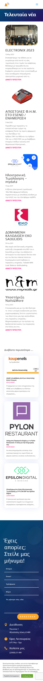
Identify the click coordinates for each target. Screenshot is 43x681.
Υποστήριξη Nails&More (14, 298)
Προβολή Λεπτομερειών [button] (11, 676)
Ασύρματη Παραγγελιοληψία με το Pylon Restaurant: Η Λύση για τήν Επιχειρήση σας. (20, 443)
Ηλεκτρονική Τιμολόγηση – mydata (16, 178)
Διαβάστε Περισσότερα (13, 79)
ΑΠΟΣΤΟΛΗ (28, 617)
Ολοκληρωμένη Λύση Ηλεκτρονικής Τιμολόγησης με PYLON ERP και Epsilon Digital (20, 491)
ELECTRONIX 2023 (19, 50)
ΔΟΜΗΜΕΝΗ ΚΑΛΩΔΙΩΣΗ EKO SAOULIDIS (18, 235)
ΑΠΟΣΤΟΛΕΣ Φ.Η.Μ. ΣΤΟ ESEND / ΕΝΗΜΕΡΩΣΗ (21, 115)
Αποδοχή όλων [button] (27, 676)
